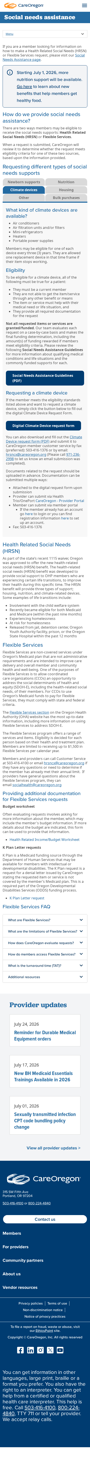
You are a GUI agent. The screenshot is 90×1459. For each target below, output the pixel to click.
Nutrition (66, 182)
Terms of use (57, 1303)
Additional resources (24, 977)
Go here (24, 86)
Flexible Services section (29, 712)
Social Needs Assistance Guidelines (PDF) (42, 378)
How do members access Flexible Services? (41, 954)
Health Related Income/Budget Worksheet (45, 839)
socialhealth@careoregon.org (37, 784)
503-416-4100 (13, 1203)
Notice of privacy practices (45, 1316)
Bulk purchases (66, 197)
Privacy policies (31, 1303)
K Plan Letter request (27, 898)
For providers (16, 1246)
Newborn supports (24, 182)
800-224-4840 (39, 1203)
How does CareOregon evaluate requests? (41, 943)
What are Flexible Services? (29, 920)
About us (12, 1273)
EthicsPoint (44, 1330)
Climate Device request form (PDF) (44, 439)
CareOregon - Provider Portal (60, 500)
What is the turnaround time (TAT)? (34, 965)
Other (24, 197)
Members (12, 1233)
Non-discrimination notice (43, 1310)
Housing (66, 189)
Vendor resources (20, 1287)
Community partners (23, 1260)
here (29, 513)
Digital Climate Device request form (43, 425)
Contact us (45, 1219)
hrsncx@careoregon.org (26, 454)
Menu (9, 34)
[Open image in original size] (23, 5)
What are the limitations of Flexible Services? (42, 931)
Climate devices (23, 189)
